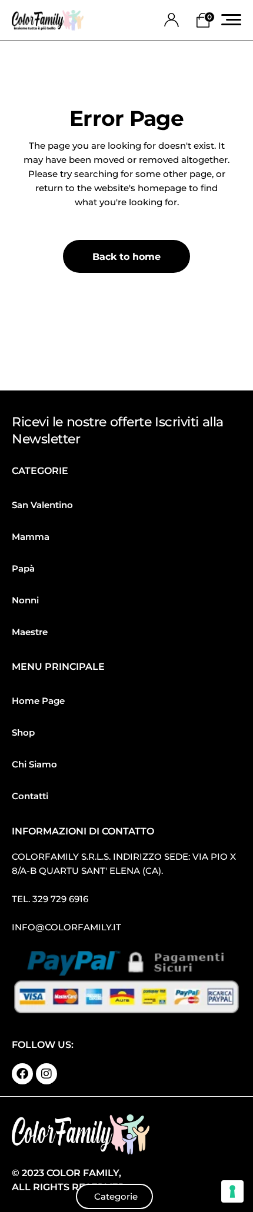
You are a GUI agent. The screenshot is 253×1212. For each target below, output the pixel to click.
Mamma (30, 536)
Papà (23, 568)
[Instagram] (46, 1073)
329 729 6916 (60, 898)
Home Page (38, 700)
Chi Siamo (34, 764)
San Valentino (42, 504)
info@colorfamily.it (66, 927)
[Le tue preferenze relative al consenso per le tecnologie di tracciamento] (232, 1191)
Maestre (30, 631)
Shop (23, 732)
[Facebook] (22, 1073)
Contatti (30, 796)
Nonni (25, 600)
